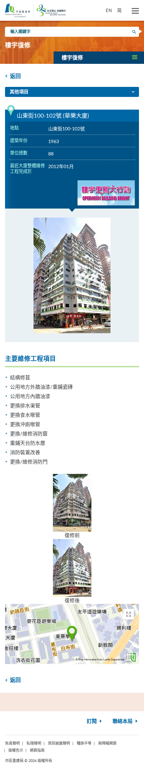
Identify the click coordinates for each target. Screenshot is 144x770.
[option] (72, 275)
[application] (72, 634)
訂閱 (92, 721)
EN (109, 10)
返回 (15, 76)
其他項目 (19, 92)
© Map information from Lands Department (100, 659)
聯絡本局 (123, 721)
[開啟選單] (135, 11)
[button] (99, 57)
